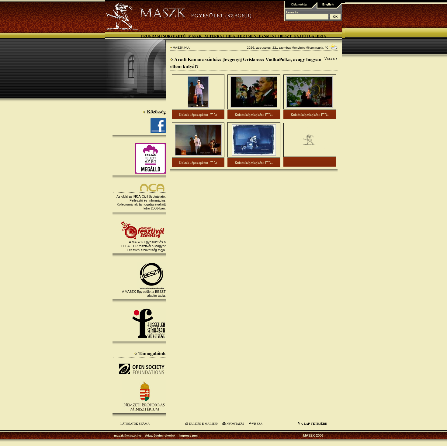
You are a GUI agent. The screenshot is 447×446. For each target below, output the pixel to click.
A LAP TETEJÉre (314, 423)
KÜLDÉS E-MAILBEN (203, 423)
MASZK (195, 36)
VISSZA (257, 423)
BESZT (286, 36)
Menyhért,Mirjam (303, 47)
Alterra (213, 36)
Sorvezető (174, 36)
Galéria (317, 36)
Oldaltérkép (299, 4)
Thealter (235, 36)
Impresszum (188, 435)
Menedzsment (262, 36)
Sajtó (300, 36)
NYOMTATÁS (235, 423)
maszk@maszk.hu (127, 435)
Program (150, 36)
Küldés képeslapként (193, 114)
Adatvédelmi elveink (160, 435)
